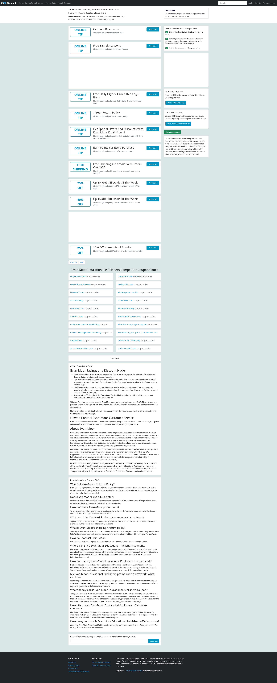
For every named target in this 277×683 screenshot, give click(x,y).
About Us (72, 662)
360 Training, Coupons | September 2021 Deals (149, 332)
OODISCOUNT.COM (134, 670)
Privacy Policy (73, 665)
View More (114, 358)
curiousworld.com (134, 348)
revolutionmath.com (87, 284)
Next (81, 262)
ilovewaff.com (84, 292)
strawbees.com (133, 300)
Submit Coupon (64, 3)
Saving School (31, 3)
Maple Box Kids (85, 276)
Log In (250, 3)
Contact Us (72, 668)
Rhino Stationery (133, 308)
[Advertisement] (114, 74)
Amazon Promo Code (47, 3)
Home (21, 3)
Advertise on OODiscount (78, 671)
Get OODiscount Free (175, 102)
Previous (73, 262)
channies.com (84, 308)
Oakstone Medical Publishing (92, 324)
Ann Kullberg (84, 300)
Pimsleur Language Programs (140, 324)
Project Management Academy (93, 332)
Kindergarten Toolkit (135, 292)
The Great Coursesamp (137, 316)
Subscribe (154, 641)
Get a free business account (178, 123)
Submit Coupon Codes (101, 665)
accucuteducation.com (89, 348)
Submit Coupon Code (172, 132)
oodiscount (8, 3)
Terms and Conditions (101, 662)
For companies (269, 3)
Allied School (84, 316)
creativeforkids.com (135, 276)
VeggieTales (83, 340)
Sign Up (258, 3)
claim (180, 151)
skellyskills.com (133, 284)
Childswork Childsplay (136, 340)
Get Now (152, 29)
